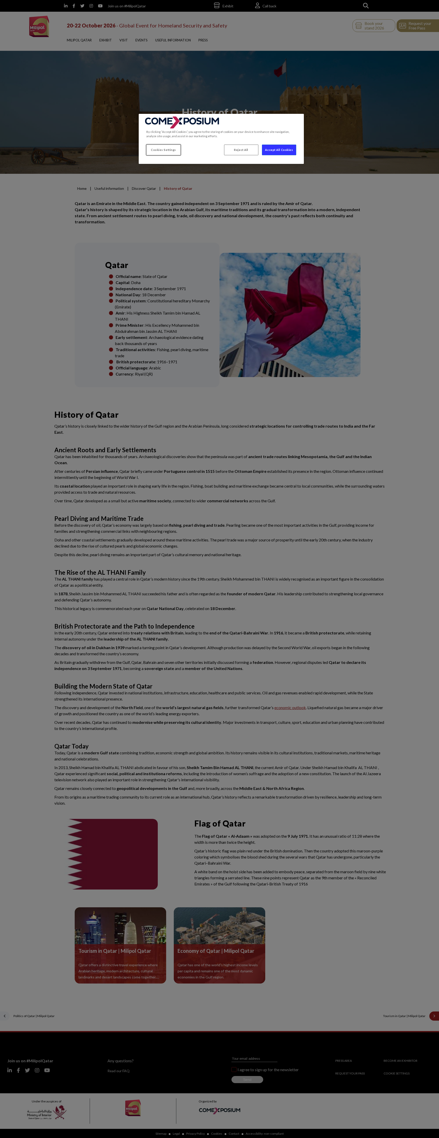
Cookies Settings (163, 149)
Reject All (241, 149)
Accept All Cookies (279, 149)
